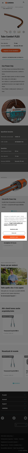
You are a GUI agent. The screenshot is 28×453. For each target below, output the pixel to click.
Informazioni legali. (12, 225)
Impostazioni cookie (14, 229)
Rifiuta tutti (14, 233)
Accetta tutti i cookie (14, 237)
